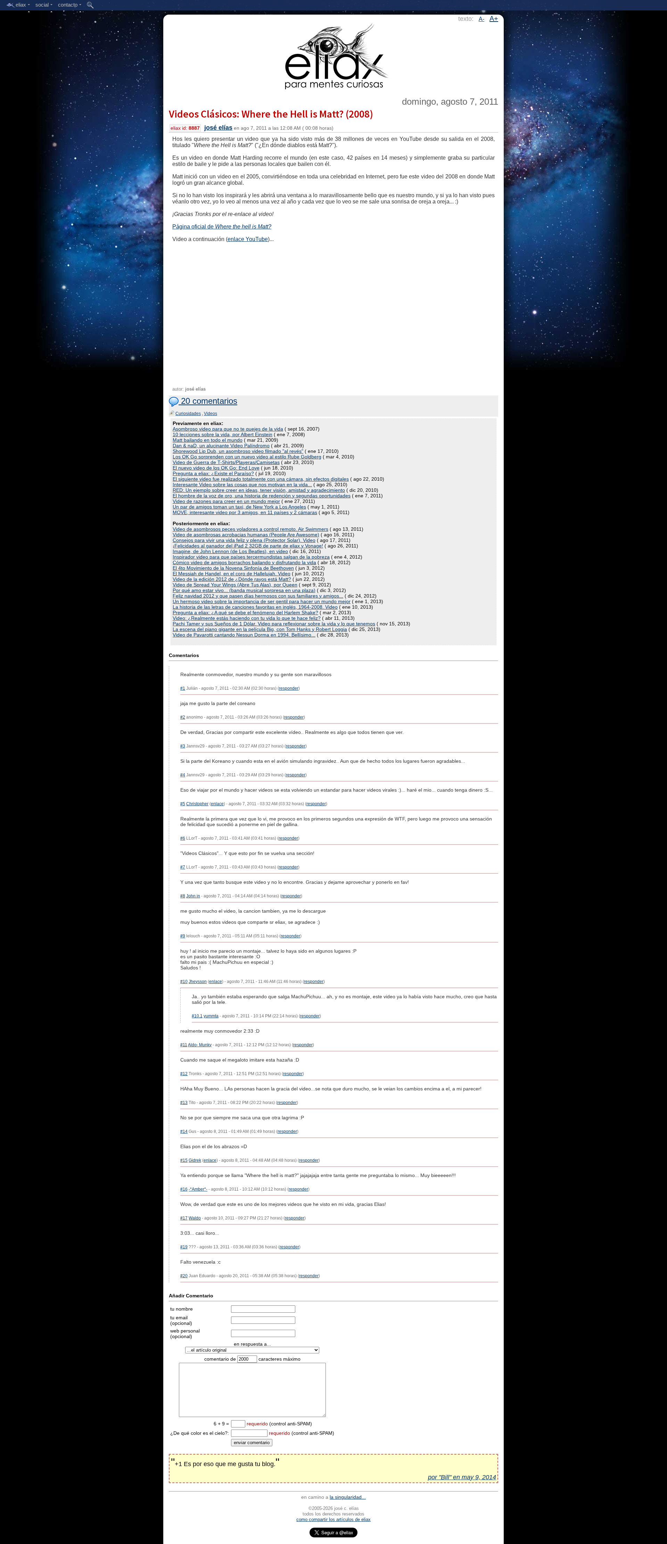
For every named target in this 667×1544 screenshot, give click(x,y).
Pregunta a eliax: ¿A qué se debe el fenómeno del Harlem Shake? (245, 612)
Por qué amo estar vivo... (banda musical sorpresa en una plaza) (244, 590)
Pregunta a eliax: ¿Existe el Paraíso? (213, 473)
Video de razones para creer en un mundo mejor (226, 501)
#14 (184, 1131)
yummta (211, 1016)
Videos (210, 413)
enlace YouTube (248, 239)
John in (193, 896)
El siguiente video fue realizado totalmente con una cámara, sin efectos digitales (261, 479)
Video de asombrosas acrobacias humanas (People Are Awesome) (246, 534)
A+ (493, 18)
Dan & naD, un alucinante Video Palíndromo (221, 445)
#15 (184, 1160)
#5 (182, 803)
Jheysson (198, 981)
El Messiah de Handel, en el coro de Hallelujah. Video (231, 573)
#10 (184, 981)
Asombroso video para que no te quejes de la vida (228, 429)
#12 (184, 1073)
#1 (182, 688)
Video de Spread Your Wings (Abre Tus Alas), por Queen (235, 584)
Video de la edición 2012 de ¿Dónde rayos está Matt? (232, 579)
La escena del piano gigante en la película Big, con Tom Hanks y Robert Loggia (260, 629)
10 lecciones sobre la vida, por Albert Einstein (222, 434)
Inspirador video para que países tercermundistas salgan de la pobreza (251, 557)
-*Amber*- (198, 1189)
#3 (182, 746)
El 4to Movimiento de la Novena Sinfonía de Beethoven (233, 568)
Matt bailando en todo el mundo (207, 440)
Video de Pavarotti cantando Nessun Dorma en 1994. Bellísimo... (244, 635)
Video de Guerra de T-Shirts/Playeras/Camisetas (226, 462)
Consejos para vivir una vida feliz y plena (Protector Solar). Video (244, 540)
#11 (183, 1044)
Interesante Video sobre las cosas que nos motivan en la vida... (242, 484)
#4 (182, 775)
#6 (182, 838)
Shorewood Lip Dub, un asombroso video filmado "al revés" (238, 451)
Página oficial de (221, 227)
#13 (184, 1102)
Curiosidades (188, 413)
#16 (184, 1189)
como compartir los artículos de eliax (333, 1519)
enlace (217, 803)
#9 (182, 936)
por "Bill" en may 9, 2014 (462, 1477)
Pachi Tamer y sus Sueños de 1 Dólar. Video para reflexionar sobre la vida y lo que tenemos (274, 623)
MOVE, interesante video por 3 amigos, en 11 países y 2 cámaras (245, 512)
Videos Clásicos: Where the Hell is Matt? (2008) (271, 113)
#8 (182, 896)
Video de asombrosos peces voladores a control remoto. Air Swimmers (250, 529)
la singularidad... (348, 1497)
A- (481, 19)
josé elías (218, 127)
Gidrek (195, 1160)
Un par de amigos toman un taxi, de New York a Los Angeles (239, 507)
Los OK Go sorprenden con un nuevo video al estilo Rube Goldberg (247, 456)
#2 (182, 717)
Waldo (195, 1218)
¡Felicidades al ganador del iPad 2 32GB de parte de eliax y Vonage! (248, 546)
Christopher (197, 803)
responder (288, 688)
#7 (182, 867)
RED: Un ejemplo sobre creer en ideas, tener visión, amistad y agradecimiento (259, 490)
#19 (184, 1247)
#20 (184, 1275)
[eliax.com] (333, 55)
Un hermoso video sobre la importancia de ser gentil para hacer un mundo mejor (262, 601)
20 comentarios (208, 401)
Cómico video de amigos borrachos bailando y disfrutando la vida (244, 562)
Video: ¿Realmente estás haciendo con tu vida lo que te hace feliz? (247, 618)
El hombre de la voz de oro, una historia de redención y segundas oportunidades (262, 495)
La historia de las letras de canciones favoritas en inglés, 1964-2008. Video (255, 607)
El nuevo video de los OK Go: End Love (216, 468)
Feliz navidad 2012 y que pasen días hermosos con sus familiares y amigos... (258, 596)
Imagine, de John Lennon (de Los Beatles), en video (230, 551)
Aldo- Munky (200, 1044)
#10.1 (197, 1016)
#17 (184, 1218)
